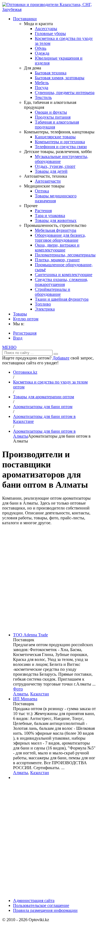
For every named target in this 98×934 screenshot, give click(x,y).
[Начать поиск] (56, 354)
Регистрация (24, 333)
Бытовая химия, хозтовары (59, 77)
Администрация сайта (33, 900)
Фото (18, 689)
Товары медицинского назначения (55, 198)
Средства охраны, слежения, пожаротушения (61, 282)
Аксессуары (46, 28)
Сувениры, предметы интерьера (64, 92)
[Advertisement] (49, 579)
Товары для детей (51, 171)
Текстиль (43, 97)
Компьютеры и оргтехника (60, 141)
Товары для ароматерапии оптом (43, 396)
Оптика (42, 191)
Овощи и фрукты (51, 112)
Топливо (43, 304)
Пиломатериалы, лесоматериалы (65, 255)
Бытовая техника (50, 73)
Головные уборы (50, 33)
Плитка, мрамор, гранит (57, 259)
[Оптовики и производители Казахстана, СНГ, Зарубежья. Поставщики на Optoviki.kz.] (49, 9)
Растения (43, 210)
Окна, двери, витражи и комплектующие (57, 247)
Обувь (40, 48)
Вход (17, 338)
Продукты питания (53, 117)
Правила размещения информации (45, 910)
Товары (20, 314)
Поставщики (25, 18)
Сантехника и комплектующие (63, 274)
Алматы (20, 694)
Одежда (42, 53)
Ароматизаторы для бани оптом (42, 406)
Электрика (45, 309)
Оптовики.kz (25, 372)
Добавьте (61, 358)
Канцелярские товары (55, 136)
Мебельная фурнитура (55, 230)
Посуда (41, 87)
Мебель (42, 82)
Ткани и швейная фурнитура (61, 299)
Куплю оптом (25, 319)
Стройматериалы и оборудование (52, 292)
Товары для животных (55, 220)
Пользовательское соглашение (41, 905)
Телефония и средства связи (61, 146)
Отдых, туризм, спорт (55, 166)
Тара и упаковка (50, 215)
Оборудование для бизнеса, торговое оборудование (60, 237)
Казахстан (39, 694)
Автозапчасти (48, 181)
